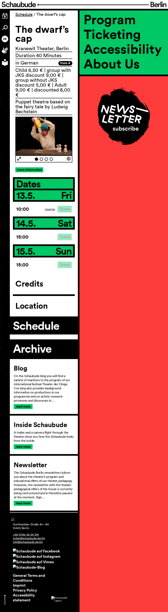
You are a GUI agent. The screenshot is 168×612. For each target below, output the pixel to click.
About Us (112, 63)
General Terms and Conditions (29, 578)
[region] (123, 84)
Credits (29, 284)
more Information (29, 170)
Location (31, 306)
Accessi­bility (123, 48)
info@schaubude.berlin (28, 542)
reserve (50, 209)
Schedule (24, 14)
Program (110, 19)
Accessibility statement (24, 597)
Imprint (19, 585)
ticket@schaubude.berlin (29, 538)
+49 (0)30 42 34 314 (26, 534)
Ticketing (112, 34)
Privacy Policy (25, 590)
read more (23, 406)
